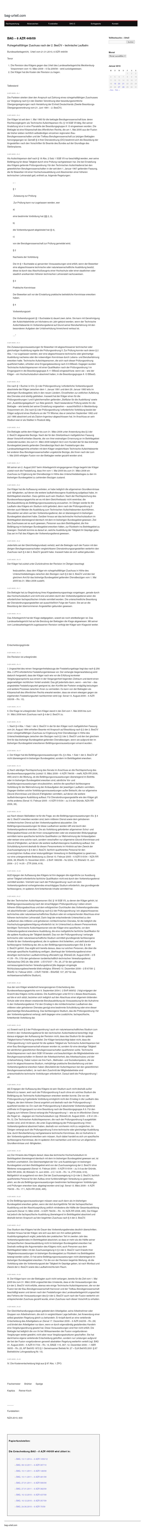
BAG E (72, 23)
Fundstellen (53, 23)
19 (115, 83)
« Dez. (111, 90)
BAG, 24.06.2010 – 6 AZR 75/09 (30, 1506)
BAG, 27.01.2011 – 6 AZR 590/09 (31, 1482)
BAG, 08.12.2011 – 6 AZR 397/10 (31, 1464)
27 (119, 87)
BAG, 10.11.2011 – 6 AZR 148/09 (31, 1470)
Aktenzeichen (32, 23)
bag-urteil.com (15, 15)
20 (119, 83)
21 (123, 83)
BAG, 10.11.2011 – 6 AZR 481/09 (31, 1476)
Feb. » (117, 90)
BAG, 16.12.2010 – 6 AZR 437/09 (31, 1494)
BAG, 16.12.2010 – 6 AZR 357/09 (31, 1500)
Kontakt (115, 23)
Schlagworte (96, 23)
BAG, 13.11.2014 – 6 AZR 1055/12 (32, 1458)
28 (123, 87)
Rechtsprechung (12, 23)
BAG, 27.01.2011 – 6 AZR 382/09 (31, 1488)
